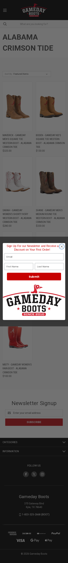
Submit (34, 277)
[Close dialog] (61, 246)
